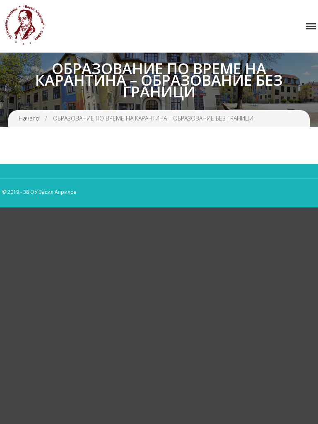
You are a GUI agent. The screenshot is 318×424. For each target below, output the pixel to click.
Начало (29, 118)
